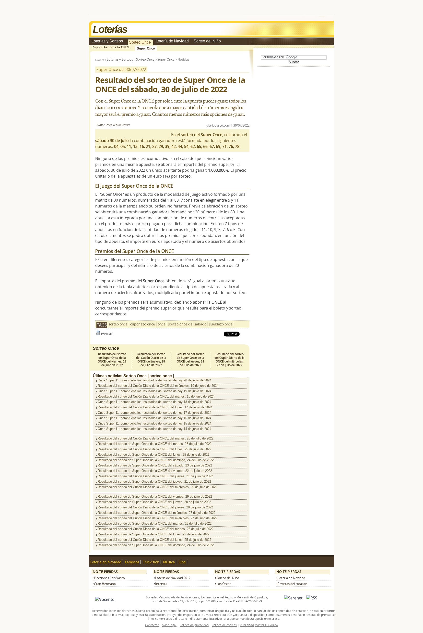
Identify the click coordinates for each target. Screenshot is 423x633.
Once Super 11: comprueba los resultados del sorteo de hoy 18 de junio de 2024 (154, 402)
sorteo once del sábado (187, 324)
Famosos (132, 562)
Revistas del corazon (292, 584)
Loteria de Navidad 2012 (172, 578)
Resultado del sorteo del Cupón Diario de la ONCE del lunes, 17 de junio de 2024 (155, 407)
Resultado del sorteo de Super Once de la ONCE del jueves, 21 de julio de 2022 (154, 481)
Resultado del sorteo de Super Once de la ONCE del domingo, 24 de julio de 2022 (156, 460)
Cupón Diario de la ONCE (111, 47)
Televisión (151, 562)
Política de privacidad (194, 625)
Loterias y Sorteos (107, 41)
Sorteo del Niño (207, 41)
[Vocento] (105, 599)
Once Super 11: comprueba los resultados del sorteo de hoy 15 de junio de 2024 (154, 423)
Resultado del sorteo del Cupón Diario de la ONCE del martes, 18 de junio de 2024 (156, 396)
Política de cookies (224, 625)
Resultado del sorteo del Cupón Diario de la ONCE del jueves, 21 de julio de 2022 (155, 476)
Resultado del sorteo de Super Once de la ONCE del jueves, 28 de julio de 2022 (190, 359)
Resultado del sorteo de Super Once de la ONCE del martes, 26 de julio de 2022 (155, 444)
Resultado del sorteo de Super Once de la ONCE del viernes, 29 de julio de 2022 (112, 359)
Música (169, 562)
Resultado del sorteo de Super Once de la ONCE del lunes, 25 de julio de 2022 (153, 454)
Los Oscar (223, 584)
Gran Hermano (105, 584)
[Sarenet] (293, 598)
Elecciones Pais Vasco (109, 578)
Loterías (110, 29)
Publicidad (247, 625)
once (161, 324)
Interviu (161, 584)
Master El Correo (266, 625)
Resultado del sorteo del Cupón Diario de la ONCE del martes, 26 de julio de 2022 (155, 438)
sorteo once (118, 324)
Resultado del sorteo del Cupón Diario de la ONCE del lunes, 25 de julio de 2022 (154, 449)
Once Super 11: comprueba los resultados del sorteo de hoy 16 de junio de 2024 (154, 418)
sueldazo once (221, 324)
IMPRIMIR (106, 334)
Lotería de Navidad (172, 41)
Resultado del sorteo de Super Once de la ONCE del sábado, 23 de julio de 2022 (155, 465)
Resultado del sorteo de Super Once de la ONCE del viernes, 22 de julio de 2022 (155, 471)
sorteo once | (162, 376)
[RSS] (312, 598)
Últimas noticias (107, 376)
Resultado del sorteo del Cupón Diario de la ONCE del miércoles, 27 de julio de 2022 (229, 359)
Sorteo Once (140, 42)
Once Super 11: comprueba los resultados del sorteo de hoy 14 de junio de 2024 (154, 429)
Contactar (152, 625)
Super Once (146, 48)
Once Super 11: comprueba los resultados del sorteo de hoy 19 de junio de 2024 (154, 391)
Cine (182, 562)
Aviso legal (169, 625)
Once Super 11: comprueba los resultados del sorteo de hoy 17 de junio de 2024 (154, 412)
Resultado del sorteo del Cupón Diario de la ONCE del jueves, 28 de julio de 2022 (151, 359)
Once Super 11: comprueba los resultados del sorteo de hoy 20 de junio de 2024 (154, 380)
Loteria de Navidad (105, 562)
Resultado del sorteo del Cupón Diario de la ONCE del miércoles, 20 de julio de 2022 (157, 487)
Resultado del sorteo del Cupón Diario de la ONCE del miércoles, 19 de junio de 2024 (158, 386)
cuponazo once (142, 324)
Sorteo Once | (136, 376)
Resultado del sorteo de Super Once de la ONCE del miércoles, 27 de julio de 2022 (156, 513)
